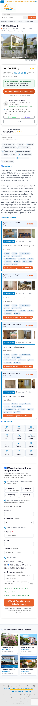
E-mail (7, 540)
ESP (28, 565)
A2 (19, 73)
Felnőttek (8, 510)
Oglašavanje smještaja (22, 691)
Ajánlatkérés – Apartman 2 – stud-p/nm (19, 317)
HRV (17, 568)
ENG (6, 565)
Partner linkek (15, 701)
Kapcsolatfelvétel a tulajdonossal (20, 91)
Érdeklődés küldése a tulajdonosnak (20, 602)
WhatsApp (12, 117)
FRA (6, 568)
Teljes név (8, 532)
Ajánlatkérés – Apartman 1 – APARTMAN (19, 268)
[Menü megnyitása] (2, 1)
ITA (23, 565)
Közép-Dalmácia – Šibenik (8, 21)
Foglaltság (21, 241)
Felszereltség (10, 241)
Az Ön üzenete (13, 572)
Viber (28, 117)
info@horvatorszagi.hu (27, 688)
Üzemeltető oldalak (8, 695)
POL (23, 568)
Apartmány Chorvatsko (26, 701)
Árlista (29, 241)
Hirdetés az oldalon (9, 688)
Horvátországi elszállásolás (21, 695)
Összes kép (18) (31, 60)
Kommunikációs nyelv (16, 562)
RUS (11, 568)
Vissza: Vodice (7, 137)
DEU (18, 565)
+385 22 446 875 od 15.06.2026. (17, 109)
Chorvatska (23, 699)
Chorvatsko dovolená (23, 697)
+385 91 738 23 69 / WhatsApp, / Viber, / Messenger (18, 113)
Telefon (11, 549)
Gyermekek (12, 519)
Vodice (20, 21)
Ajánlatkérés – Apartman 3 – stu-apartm (19, 366)
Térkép (20, 121)
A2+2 (15, 73)
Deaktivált (8, 701)
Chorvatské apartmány (19, 703)
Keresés (32, 17)
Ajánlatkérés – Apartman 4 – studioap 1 (18, 416)
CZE (12, 565)
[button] (19, 131)
